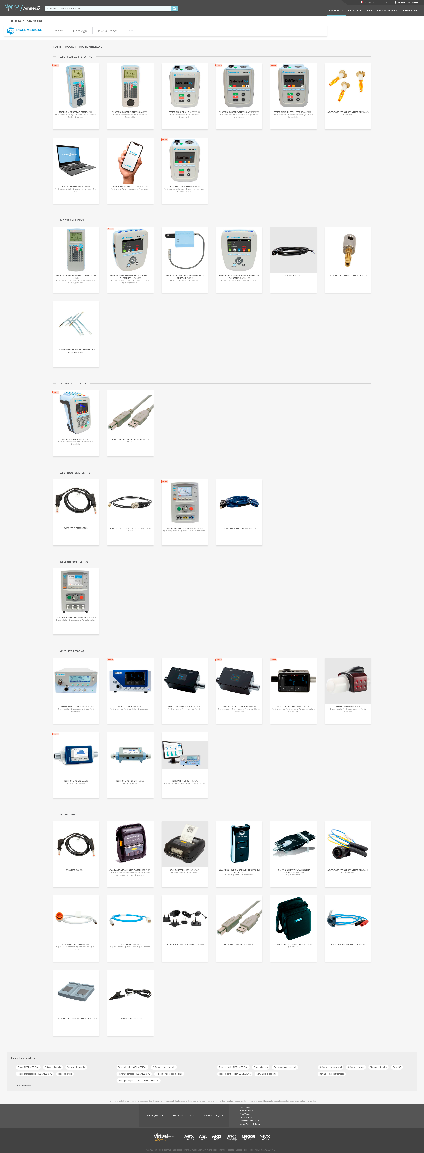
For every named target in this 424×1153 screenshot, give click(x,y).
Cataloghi (355, 10)
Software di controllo (76, 1067)
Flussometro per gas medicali (169, 1074)
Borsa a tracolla (261, 1067)
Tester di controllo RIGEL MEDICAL (235, 1074)
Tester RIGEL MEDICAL (28, 1067)
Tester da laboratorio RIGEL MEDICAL (35, 1074)
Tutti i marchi (245, 1107)
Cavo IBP (397, 1067)
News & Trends (386, 10)
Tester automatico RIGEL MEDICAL (134, 1074)
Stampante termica (378, 1067)
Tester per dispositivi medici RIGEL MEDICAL (138, 1080)
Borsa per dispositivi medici (331, 1074)
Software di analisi (53, 1067)
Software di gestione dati (330, 1067)
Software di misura (355, 1067)
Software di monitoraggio (164, 1067)
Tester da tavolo (65, 1074)
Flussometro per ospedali (285, 1067)
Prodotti (335, 10)
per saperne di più (23, 1085)
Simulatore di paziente (266, 1074)
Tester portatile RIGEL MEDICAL (233, 1067)
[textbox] (108, 8)
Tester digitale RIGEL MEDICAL (132, 1067)
